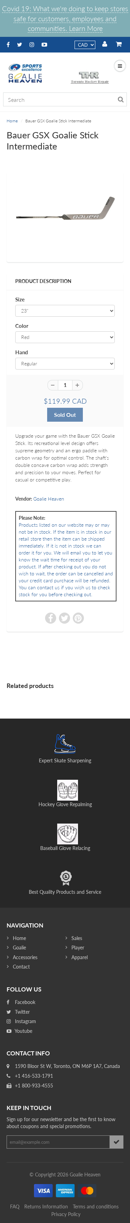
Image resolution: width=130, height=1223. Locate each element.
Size (20, 299)
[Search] (121, 99)
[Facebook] (8, 44)
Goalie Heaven (48, 499)
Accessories (25, 957)
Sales (76, 938)
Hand (21, 352)
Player (77, 947)
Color (21, 326)
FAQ (14, 1206)
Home (12, 120)
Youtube (23, 1031)
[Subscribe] (116, 1142)
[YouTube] (44, 44)
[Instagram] (31, 44)
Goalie (19, 947)
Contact (21, 967)
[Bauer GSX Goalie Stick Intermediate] (65, 216)
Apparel (79, 957)
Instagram (25, 1021)
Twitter (22, 1012)
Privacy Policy (65, 1214)
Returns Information (46, 1206)
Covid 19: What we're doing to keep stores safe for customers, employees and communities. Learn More (65, 18)
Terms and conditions (96, 1206)
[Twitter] (19, 44)
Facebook (24, 1002)
